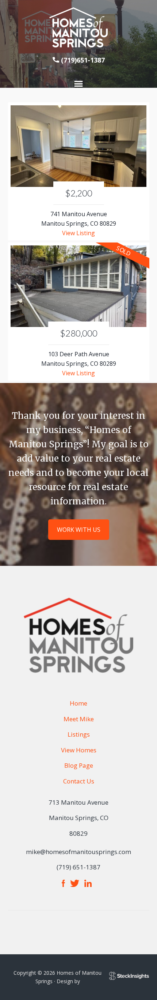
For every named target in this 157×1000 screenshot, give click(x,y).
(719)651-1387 (83, 60)
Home (78, 703)
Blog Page (78, 765)
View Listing (78, 233)
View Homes (78, 750)
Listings (79, 734)
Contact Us (78, 781)
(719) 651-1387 (78, 867)
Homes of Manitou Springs (78, 27)
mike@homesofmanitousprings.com (78, 851)
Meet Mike (79, 719)
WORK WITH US (78, 530)
